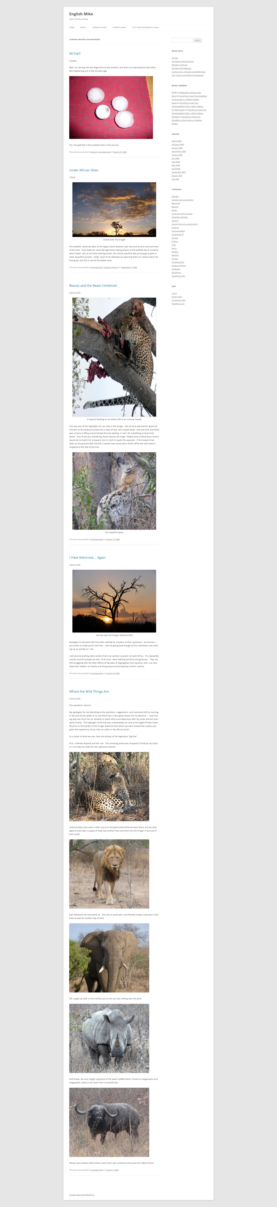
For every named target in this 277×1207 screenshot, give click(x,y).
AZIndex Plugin (99, 27)
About (83, 27)
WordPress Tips (178, 276)
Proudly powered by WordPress (81, 1195)
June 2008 (176, 162)
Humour (175, 227)
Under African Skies (83, 170)
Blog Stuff (176, 203)
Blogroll (175, 206)
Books (174, 210)
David (174, 103)
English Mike (81, 13)
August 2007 (177, 175)
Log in (174, 293)
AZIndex (175, 196)
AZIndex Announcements (182, 200)
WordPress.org (178, 303)
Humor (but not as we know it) (185, 224)
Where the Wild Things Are (89, 691)
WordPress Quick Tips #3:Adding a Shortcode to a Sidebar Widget (187, 120)
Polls (174, 245)
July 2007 (175, 179)
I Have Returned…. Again (87, 557)
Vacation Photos (111, 267)
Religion (175, 251)
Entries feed (177, 296)
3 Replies (73, 60)
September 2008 (179, 151)
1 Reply (72, 177)
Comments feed (178, 300)
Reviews (175, 255)
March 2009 (177, 141)
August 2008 (177, 155)
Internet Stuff (177, 234)
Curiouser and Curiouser (182, 213)
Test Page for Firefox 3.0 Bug (145, 27)
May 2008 (176, 165)
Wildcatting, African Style (190, 92)
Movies (175, 238)
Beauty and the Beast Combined (93, 285)
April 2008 (176, 168)
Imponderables (178, 231)
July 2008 (175, 158)
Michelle (175, 117)
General (93, 152)
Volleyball (176, 269)
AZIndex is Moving (179, 65)
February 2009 (178, 144)
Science (175, 258)
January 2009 (177, 148)
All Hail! (75, 53)
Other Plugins (119, 27)
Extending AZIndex (180, 217)
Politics (175, 241)
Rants (174, 248)
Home (71, 27)
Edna (174, 96)
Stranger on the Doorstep (183, 61)
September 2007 (179, 172)
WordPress (176, 272)
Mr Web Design (178, 110)
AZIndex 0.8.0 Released (181, 68)
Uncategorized (104, 152)
